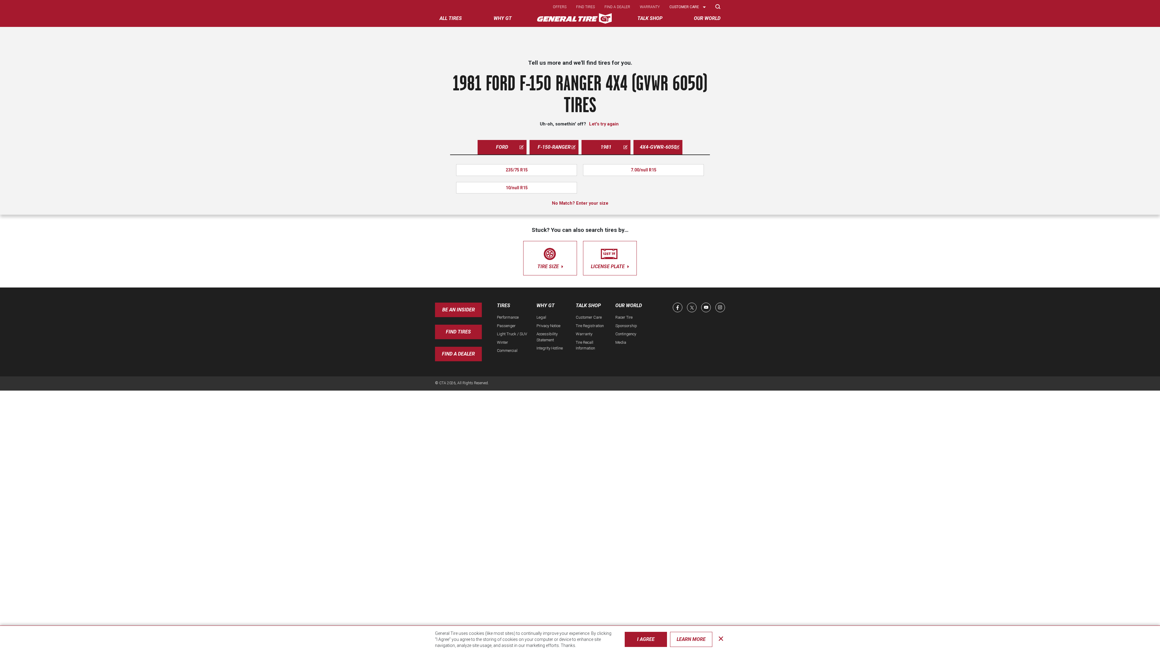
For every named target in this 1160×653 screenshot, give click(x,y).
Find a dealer (617, 7)
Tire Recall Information (585, 345)
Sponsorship (626, 325)
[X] (692, 307)
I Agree (646, 639)
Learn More (691, 639)
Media (620, 342)
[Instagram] (720, 307)
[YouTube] (706, 307)
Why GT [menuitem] (503, 18)
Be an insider (458, 310)
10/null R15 (517, 187)
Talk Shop (588, 305)
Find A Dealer (458, 354)
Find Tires (458, 332)
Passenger (506, 325)
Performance (508, 317)
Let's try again (604, 124)
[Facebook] (677, 307)
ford (502, 147)
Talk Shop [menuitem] (649, 18)
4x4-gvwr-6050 (658, 147)
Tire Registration (590, 325)
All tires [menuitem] (451, 18)
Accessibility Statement (547, 337)
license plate (608, 266)
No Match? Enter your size (580, 203)
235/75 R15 (517, 169)
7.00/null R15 (643, 169)
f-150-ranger (554, 147)
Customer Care (589, 317)
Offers (559, 7)
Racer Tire (624, 317)
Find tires (585, 7)
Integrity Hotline (549, 348)
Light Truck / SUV (512, 334)
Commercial (507, 350)
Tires (503, 305)
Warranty (650, 7)
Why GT (545, 305)
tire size (548, 266)
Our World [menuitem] (707, 18)
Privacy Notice (548, 325)
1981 (606, 147)
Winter (502, 342)
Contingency (625, 334)
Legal (541, 317)
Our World (628, 305)
